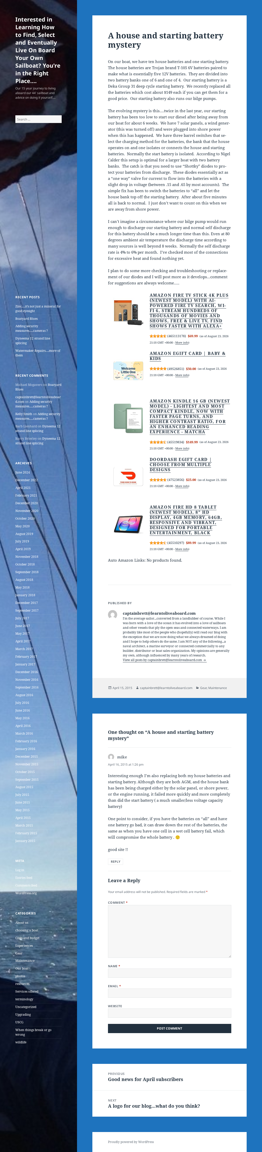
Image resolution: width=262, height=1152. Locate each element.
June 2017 (22, 626)
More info (181, 342)
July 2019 (22, 541)
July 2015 (22, 795)
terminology (24, 999)
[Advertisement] (38, 215)
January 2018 (25, 595)
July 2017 (22, 618)
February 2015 (26, 833)
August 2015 (24, 787)
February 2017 (26, 656)
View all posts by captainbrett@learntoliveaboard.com (163, 660)
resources (22, 984)
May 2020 (22, 526)
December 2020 (26, 503)
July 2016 (22, 703)
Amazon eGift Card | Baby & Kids (188, 356)
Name (114, 966)
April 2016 (23, 726)
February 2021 (26, 495)
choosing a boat (26, 930)
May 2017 (22, 633)
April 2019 (23, 549)
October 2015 (25, 772)
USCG (19, 1022)
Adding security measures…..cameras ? (31, 328)
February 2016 (26, 741)
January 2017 (25, 664)
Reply (115, 861)
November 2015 (26, 764)
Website (115, 1006)
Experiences (24, 945)
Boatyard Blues (26, 318)
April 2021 (23, 488)
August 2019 (24, 534)
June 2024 (22, 472)
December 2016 (26, 672)
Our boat (21, 968)
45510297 (176, 542)
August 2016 (24, 695)
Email (114, 986)
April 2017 (23, 641)
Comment (118, 902)
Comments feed (26, 885)
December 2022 (26, 480)
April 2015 (23, 818)
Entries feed (23, 878)
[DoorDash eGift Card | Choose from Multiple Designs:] (128, 476)
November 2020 (26, 511)
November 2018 (26, 556)
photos (20, 976)
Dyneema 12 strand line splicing (37, 428)
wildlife (20, 1042)
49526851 (176, 368)
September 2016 (27, 687)
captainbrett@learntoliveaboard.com (166, 688)
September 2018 (27, 572)
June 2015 (22, 802)
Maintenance (25, 961)
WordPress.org (26, 893)
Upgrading (23, 1014)
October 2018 (25, 564)
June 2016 (22, 710)
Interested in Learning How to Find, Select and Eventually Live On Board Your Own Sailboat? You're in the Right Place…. (37, 50)
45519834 (176, 442)
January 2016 (25, 749)
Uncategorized (25, 1007)
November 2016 (26, 679)
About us (21, 922)
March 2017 (24, 649)
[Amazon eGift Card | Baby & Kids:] (128, 371)
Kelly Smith (23, 414)
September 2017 (27, 610)
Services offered (26, 991)
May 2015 (22, 810)
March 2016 (24, 733)
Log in (19, 870)
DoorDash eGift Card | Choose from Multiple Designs (181, 464)
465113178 (177, 336)
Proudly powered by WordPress (131, 1142)
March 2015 (24, 825)
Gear (19, 953)
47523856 (176, 479)
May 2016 (22, 718)
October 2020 (25, 518)
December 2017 (26, 603)
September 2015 (27, 779)
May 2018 (22, 587)
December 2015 (26, 756)
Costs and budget (27, 938)
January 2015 (25, 841)
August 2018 (24, 580)
